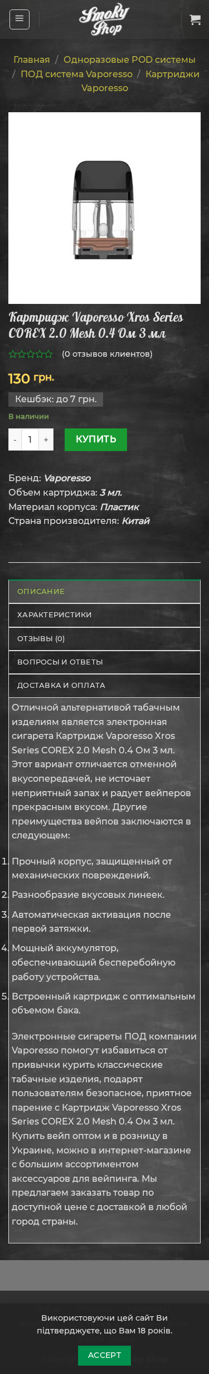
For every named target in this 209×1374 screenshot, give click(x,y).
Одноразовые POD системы (130, 59)
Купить (96, 439)
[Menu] (19, 19)
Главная (31, 59)
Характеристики (55, 615)
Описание (41, 591)
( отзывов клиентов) (107, 354)
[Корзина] (195, 19)
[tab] (104, 591)
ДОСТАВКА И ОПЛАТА (61, 685)
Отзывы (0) (41, 638)
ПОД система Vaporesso (77, 74)
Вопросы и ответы (60, 662)
